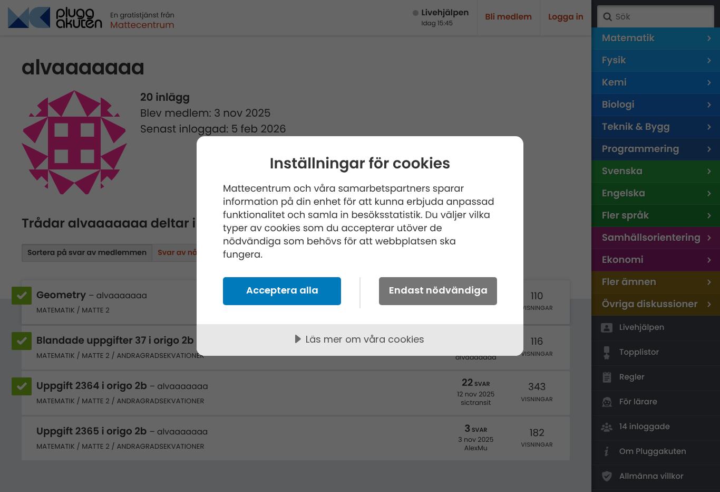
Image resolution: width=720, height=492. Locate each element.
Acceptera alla (282, 290)
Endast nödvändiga (438, 290)
